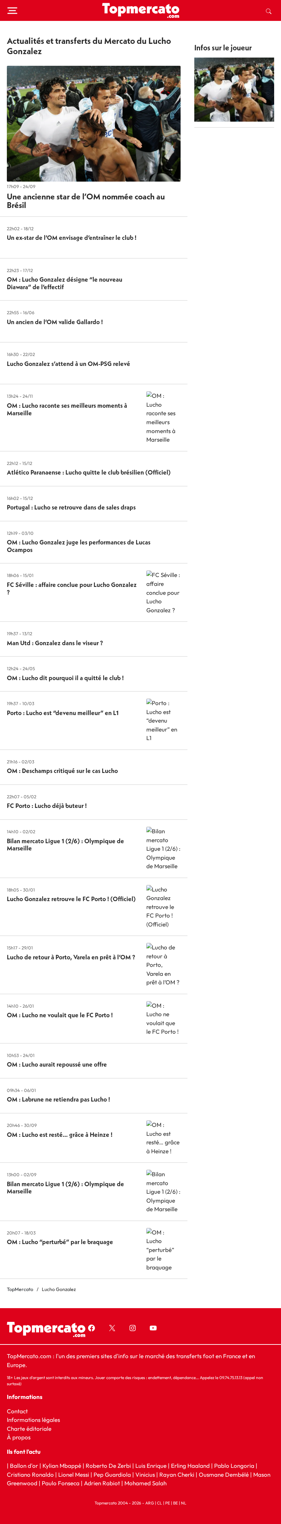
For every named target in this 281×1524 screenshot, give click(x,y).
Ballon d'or (24, 1465)
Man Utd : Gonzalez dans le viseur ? (55, 643)
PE (167, 1502)
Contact (17, 1411)
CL (159, 1502)
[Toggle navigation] (12, 10)
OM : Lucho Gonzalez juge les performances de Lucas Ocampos (78, 546)
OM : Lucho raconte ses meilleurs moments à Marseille (67, 409)
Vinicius (145, 1474)
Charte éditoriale (29, 1428)
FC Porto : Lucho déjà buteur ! (47, 806)
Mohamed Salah (145, 1483)
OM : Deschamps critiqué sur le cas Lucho (62, 771)
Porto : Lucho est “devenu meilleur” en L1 (63, 713)
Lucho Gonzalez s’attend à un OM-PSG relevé (68, 364)
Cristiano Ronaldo (30, 1474)
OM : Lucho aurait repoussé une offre (57, 1064)
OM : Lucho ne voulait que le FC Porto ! (60, 1015)
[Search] (268, 10)
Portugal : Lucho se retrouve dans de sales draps (71, 507)
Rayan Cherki (176, 1474)
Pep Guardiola (112, 1474)
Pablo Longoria (234, 1465)
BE (175, 1502)
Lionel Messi (73, 1474)
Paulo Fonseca (61, 1483)
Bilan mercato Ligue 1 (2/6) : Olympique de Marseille (65, 844)
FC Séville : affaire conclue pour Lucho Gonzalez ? (72, 588)
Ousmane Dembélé (224, 1474)
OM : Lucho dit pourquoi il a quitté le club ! (65, 678)
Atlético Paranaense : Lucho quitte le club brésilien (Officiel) (89, 472)
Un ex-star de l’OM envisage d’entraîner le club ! (71, 238)
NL (183, 1502)
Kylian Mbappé (61, 1465)
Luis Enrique (151, 1465)
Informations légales (33, 1419)
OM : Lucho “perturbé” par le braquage (60, 1242)
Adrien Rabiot (102, 1483)
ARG (149, 1502)
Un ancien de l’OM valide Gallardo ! (55, 322)
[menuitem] (268, 10)
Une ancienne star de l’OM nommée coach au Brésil (86, 200)
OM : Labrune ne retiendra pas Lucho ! (58, 1099)
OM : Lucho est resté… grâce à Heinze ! (59, 1135)
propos (20, 1437)
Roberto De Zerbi (108, 1465)
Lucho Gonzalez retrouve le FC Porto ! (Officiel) (71, 899)
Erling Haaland (190, 1465)
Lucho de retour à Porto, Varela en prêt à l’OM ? (71, 957)
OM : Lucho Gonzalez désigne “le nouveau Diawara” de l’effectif (64, 283)
